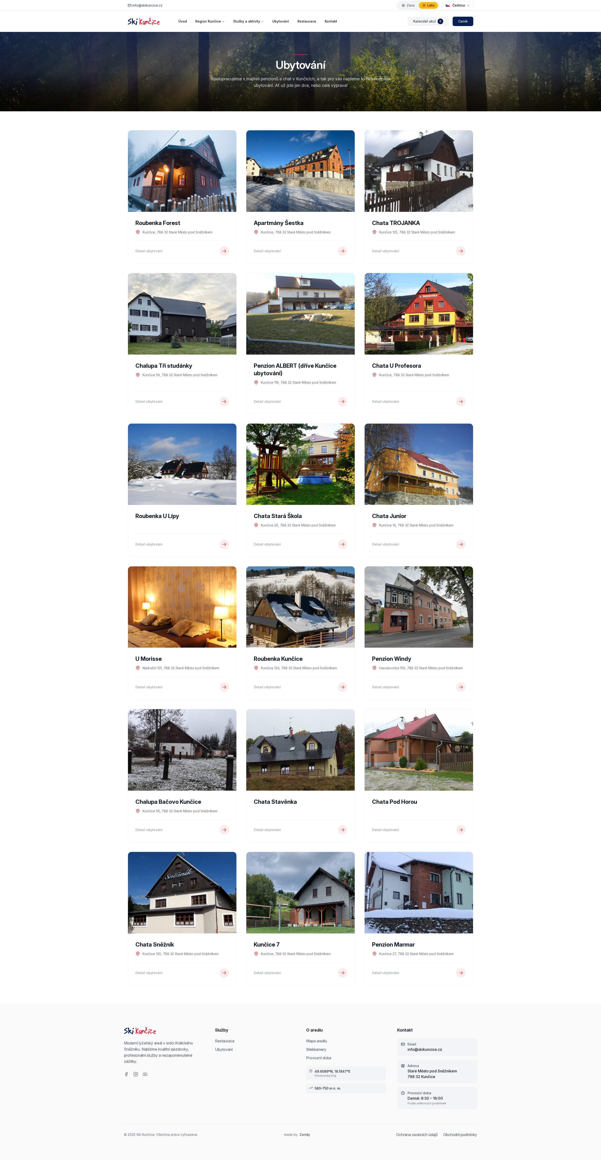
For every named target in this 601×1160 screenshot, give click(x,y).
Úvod (182, 21)
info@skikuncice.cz (147, 5)
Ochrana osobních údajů (417, 1134)
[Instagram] (135, 1074)
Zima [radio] (411, 5)
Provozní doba (318, 1058)
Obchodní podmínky (460, 1134)
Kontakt (331, 21)
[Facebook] (126, 1074)
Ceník (463, 21)
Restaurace (306, 21)
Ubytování (280, 21)
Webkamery (316, 1049)
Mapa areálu (316, 1041)
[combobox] (458, 5)
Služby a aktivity (246, 21)
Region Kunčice (208, 21)
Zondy (305, 1135)
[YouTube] (145, 1074)
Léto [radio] (431, 5)
